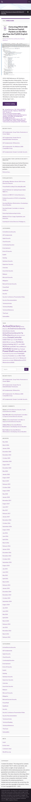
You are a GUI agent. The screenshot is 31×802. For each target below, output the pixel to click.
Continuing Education (8, 245)
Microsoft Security (15, 38)
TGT (18, 358)
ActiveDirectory (9, 109)
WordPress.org (7, 752)
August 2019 (6, 477)
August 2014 (6, 604)
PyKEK (14, 120)
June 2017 (5, 507)
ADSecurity (14, 335)
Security (5, 293)
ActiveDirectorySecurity (9, 231)
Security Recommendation (10, 300)
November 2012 (7, 630)
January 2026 (6, 448)
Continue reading (10, 104)
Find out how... (6, 172)
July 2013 (5, 627)
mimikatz (5, 116)
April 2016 (5, 539)
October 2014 (6, 598)
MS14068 (10, 116)
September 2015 (7, 562)
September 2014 (7, 601)
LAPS (19, 344)
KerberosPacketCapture (20, 115)
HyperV (12, 339)
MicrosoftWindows (21, 346)
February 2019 (6, 484)
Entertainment (7, 248)
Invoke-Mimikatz (18, 339)
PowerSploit (20, 353)
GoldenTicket (6, 339)
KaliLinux (15, 111)
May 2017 (5, 510)
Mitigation (5, 280)
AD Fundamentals (7, 235)
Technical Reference (8, 310)
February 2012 (6, 637)
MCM (5, 346)
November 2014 (7, 595)
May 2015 (5, 575)
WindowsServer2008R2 (8, 360)
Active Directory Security (9, 331)
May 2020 (5, 471)
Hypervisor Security (8, 264)
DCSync (5, 337)
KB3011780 (22, 111)
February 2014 (6, 624)
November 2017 (7, 500)
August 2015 (6, 565)
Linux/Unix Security (8, 271)
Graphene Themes (13, 800)
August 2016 (6, 529)
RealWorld (5, 290)
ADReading (6, 335)
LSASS (23, 344)
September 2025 (7, 461)
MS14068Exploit (18, 116)
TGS (16, 358)
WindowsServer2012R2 (8, 362)
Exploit (4, 254)
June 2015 (5, 572)
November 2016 (7, 520)
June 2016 (5, 536)
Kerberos (8, 112)
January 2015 (6, 588)
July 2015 (5, 569)
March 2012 (6, 634)
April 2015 (5, 578)
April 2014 (5, 617)
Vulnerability (6, 316)
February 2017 (6, 513)
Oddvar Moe (6, 425)
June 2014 (5, 611)
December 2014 (7, 591)
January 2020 (6, 474)
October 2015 (6, 559)
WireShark (24, 122)
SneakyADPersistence (8, 358)
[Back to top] (27, 798)
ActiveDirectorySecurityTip (13, 333)
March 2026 (6, 445)
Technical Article (7, 303)
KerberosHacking (7, 115)
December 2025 (7, 451)
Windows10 (23, 358)
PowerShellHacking (7, 353)
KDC (4, 112)
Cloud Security (7, 241)
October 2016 (6, 523)
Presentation (11, 355)
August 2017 (6, 503)
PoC (25, 119)
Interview (5, 267)
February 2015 (6, 585)
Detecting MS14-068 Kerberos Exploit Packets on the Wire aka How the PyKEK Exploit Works (15, 32)
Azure (23, 335)
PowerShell (6, 287)
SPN (14, 358)
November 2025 (7, 455)
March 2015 (6, 582)
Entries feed (6, 745)
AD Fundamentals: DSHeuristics (11, 143)
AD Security (19, 335)
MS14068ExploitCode (9, 117)
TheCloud (5, 313)
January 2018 (6, 497)
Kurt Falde (6, 430)
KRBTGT (15, 344)
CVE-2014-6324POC (20, 109)
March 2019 (6, 481)
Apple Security (7, 238)
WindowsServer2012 (20, 360)
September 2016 (7, 526)
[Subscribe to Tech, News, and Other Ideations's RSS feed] (2, 1)
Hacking (5, 258)
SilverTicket (22, 355)
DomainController (8, 111)
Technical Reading (7, 306)
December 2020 (7, 468)
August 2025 (6, 464)
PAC (22, 119)
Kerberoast (13, 342)
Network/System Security (10, 284)
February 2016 (6, 546)
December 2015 (7, 552)
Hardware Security (8, 261)
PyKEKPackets (21, 120)
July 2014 (5, 608)
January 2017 (6, 516)
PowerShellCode (7, 120)
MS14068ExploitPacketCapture (11, 119)
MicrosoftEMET (11, 346)
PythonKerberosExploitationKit (11, 122)
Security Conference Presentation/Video (14, 297)
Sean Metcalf (7, 38)
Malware (5, 274)
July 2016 (5, 533)
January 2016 (6, 549)
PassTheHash (21, 349)
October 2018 (6, 487)
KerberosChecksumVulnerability (11, 113)
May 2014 (5, 614)
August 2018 (6, 490)
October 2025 (6, 458)
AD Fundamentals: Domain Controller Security (15, 152)
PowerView (5, 355)
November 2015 (7, 555)
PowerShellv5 (14, 353)
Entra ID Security (7, 251)
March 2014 (6, 621)
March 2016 (6, 542)
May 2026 (5, 442)
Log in (4, 742)
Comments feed (7, 748)
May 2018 (5, 494)
